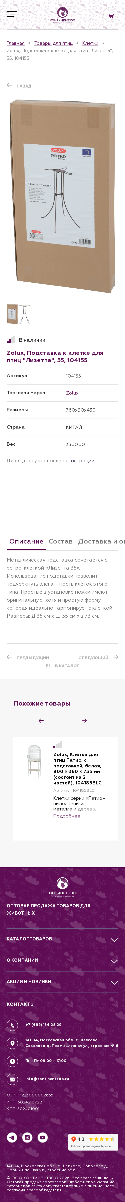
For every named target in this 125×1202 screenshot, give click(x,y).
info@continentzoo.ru (47, 1079)
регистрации (79, 460)
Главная (16, 43)
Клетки (90, 43)
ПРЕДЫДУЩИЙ (33, 658)
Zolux (72, 393)
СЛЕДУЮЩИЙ (93, 658)
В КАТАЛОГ (67, 666)
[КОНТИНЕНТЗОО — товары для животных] (62, 15)
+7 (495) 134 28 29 (43, 1025)
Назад (24, 86)
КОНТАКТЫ (21, 1004)
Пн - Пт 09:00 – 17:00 (45, 1061)
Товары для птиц (53, 43)
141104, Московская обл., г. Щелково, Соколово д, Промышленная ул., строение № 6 (71, 1043)
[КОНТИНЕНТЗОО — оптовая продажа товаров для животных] (62, 889)
